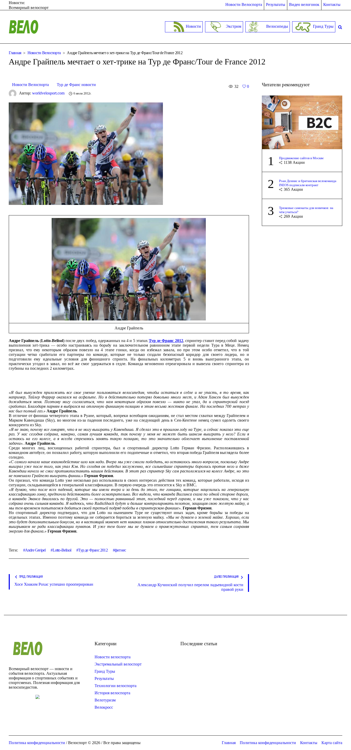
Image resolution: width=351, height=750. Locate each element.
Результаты (104, 678)
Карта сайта (331, 742)
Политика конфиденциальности (268, 742)
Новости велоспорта (113, 657)
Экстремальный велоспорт (118, 664)
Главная (15, 53)
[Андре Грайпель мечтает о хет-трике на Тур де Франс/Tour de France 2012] (86, 153)
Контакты (308, 742)
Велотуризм (105, 700)
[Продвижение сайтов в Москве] (302, 122)
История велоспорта (112, 693)
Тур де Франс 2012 (92, 550)
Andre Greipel (35, 550)
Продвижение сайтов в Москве (301, 158)
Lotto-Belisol (62, 550)
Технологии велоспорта (115, 685)
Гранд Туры (105, 671)
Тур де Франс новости (76, 84)
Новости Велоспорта (44, 53)
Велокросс (104, 707)
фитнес (120, 550)
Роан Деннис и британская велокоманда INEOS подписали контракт (307, 183)
